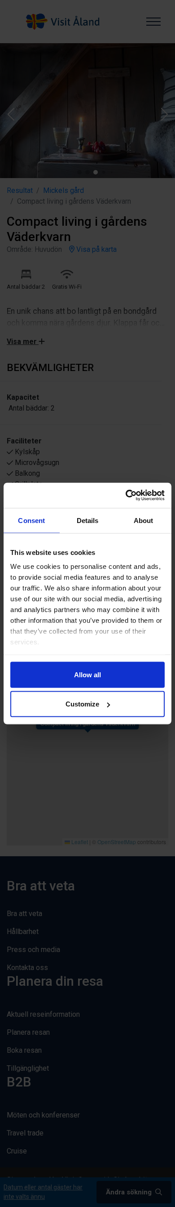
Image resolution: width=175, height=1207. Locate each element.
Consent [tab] (31, 520)
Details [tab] (88, 520)
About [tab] (143, 520)
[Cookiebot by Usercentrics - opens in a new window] (126, 495)
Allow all (87, 674)
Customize (82, 704)
